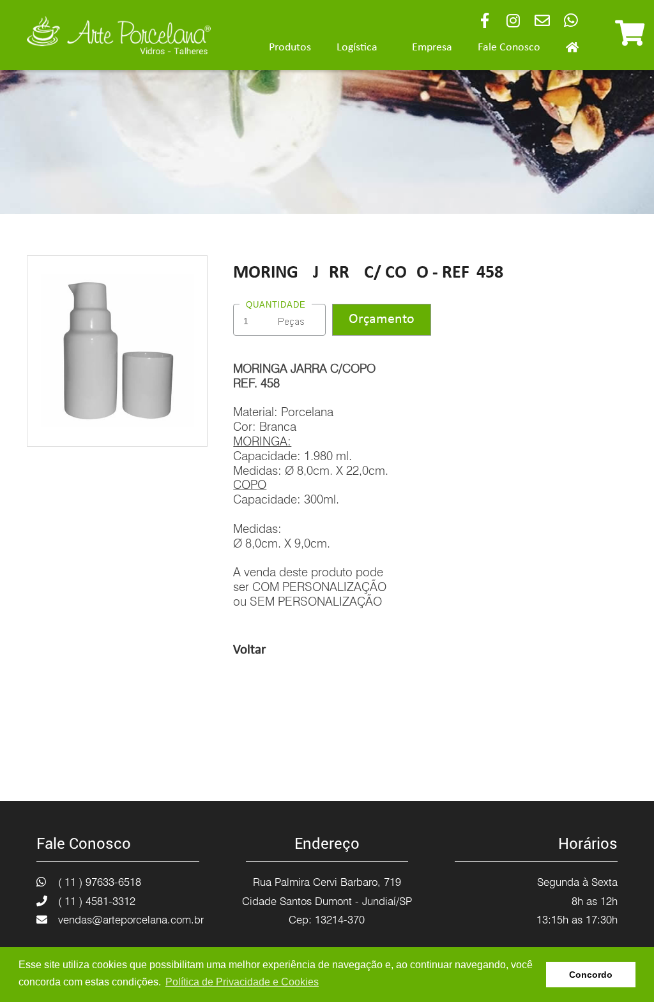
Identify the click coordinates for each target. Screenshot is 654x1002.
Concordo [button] (590, 974)
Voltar (249, 650)
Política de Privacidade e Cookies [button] (242, 981)
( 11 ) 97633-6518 (99, 882)
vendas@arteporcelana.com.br (131, 919)
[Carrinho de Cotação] (629, 39)
